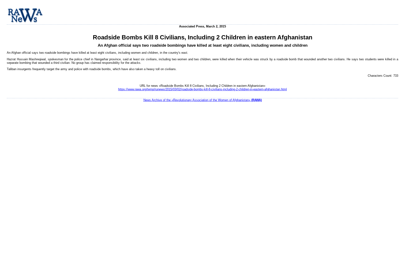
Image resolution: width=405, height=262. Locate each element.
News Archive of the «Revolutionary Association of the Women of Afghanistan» (202, 100)
